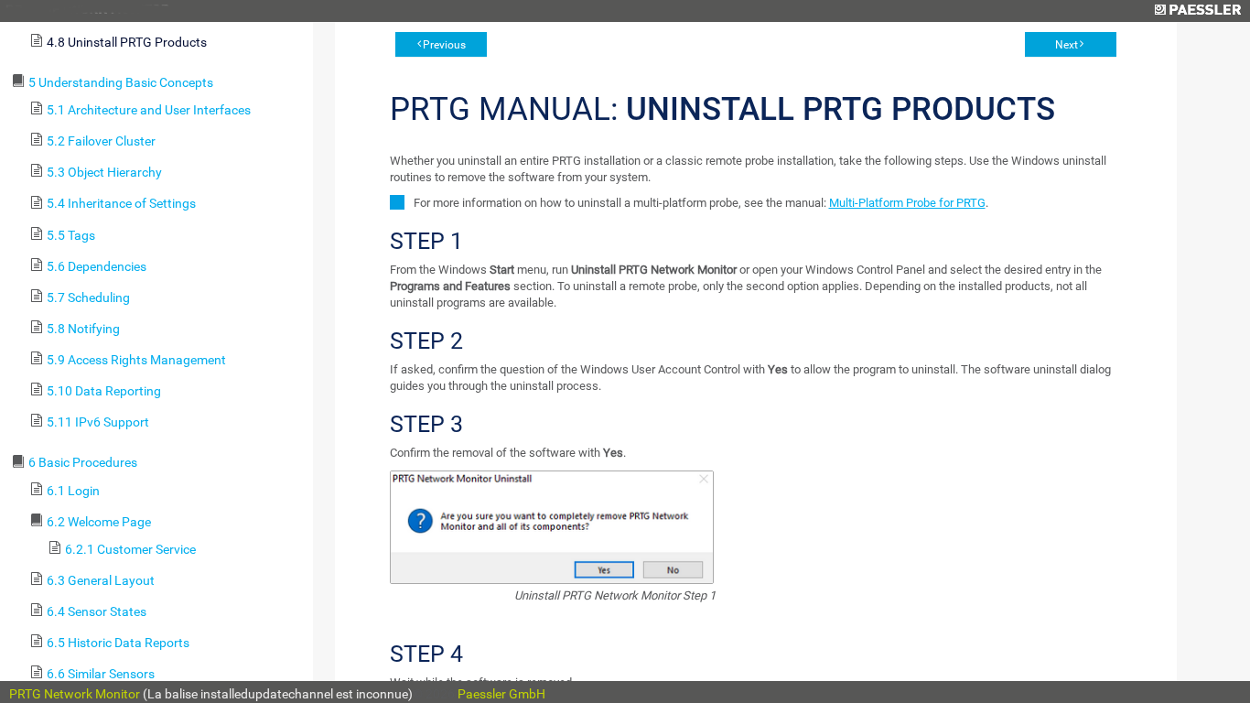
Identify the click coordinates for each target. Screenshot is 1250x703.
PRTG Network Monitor (74, 694)
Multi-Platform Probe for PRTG (907, 203)
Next (1066, 44)
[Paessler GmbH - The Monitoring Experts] (1197, 11)
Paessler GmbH (501, 694)
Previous (444, 44)
